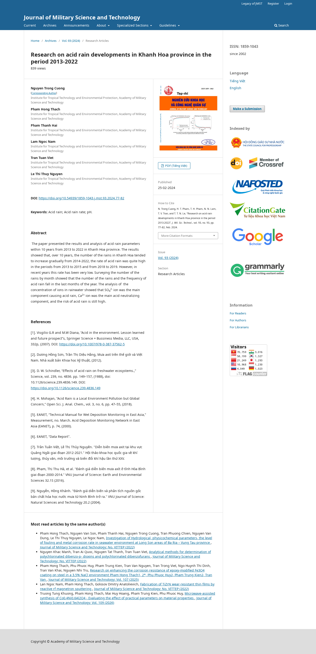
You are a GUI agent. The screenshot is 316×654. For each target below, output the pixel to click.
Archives (49, 25)
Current (30, 25)
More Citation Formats (176, 236)
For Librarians (239, 327)
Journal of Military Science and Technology (82, 17)
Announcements (76, 25)
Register (273, 3)
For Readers (238, 313)
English (235, 88)
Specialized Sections (133, 25)
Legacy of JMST (252, 3)
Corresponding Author (43, 93)
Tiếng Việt (237, 81)
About (102, 25)
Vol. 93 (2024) (71, 41)
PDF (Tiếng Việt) (175, 166)
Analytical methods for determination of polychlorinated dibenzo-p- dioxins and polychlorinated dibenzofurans (125, 554)
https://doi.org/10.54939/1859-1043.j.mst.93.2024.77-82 (81, 198)
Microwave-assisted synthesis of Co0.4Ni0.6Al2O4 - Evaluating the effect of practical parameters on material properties (127, 595)
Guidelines (168, 25)
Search (283, 25)
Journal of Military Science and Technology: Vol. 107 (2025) (94, 579)
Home (35, 41)
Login (288, 3)
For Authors (238, 320)
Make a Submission (247, 109)
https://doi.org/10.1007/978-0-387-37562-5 (92, 344)
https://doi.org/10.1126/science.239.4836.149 (65, 388)
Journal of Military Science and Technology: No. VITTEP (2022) (87, 547)
